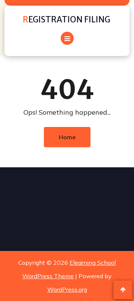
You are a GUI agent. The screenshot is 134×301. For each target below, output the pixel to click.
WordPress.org (67, 289)
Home (67, 137)
